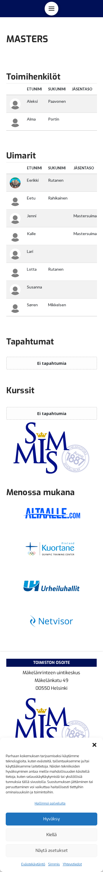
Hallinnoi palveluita (50, 803)
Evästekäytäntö (33, 864)
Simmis (54, 864)
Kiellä (51, 835)
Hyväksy (51, 819)
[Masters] (51, 448)
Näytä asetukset (51, 850)
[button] (94, 745)
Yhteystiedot (72, 864)
